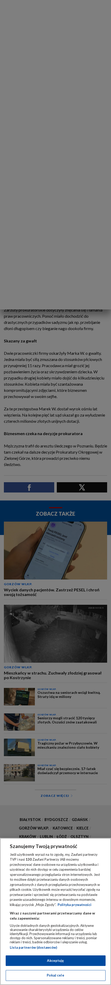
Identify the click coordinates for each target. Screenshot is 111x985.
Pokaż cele (55, 975)
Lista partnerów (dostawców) (33, 947)
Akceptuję (55, 960)
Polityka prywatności (74, 905)
